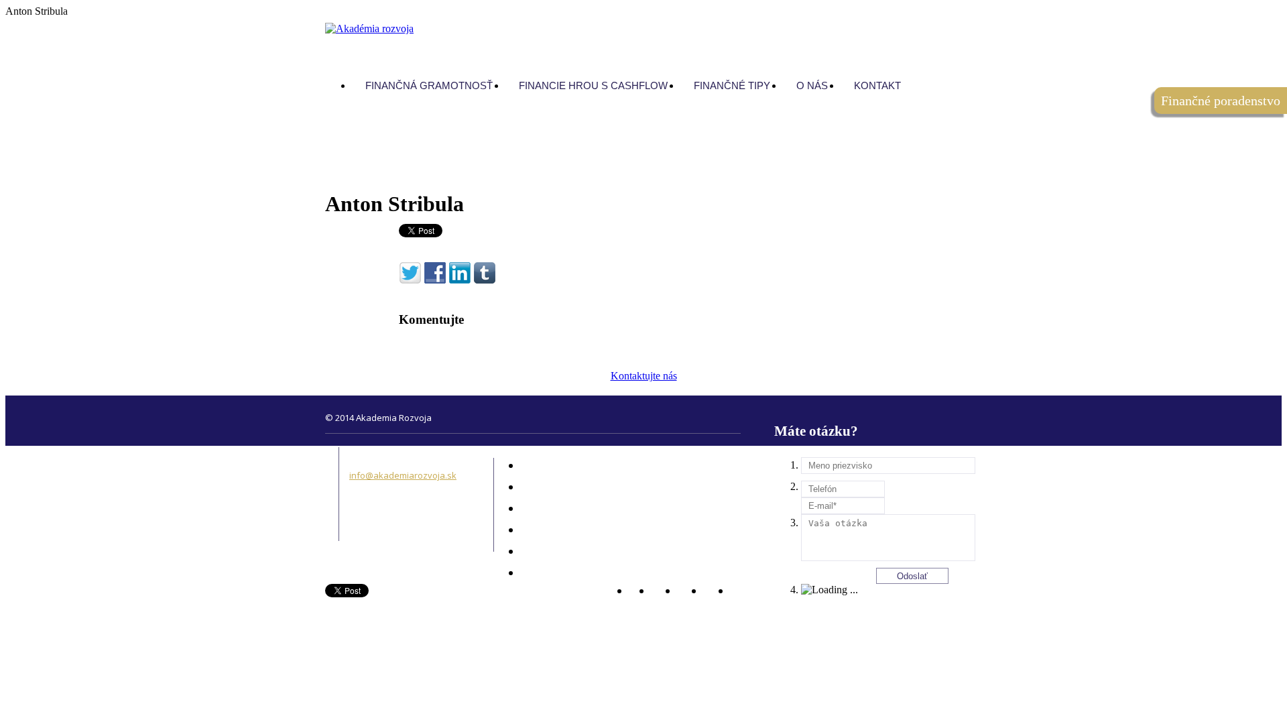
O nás (553, 552)
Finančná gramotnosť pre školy (603, 487)
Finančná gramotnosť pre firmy (603, 509)
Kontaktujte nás (644, 375)
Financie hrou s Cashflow (592, 530)
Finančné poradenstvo (587, 466)
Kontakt (556, 573)
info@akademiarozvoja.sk (402, 475)
